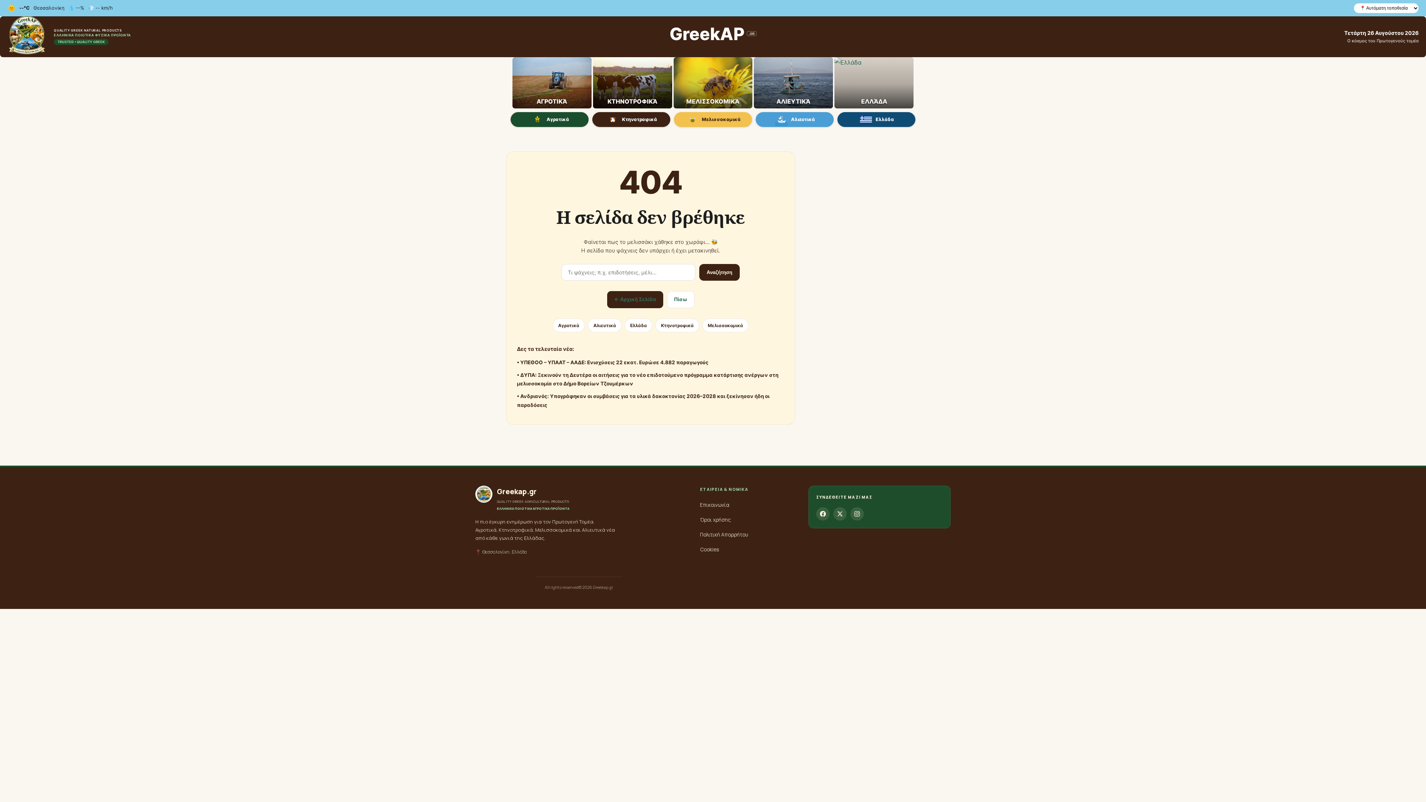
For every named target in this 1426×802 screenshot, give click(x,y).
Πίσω (680, 299)
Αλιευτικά (803, 119)
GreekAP (712, 33)
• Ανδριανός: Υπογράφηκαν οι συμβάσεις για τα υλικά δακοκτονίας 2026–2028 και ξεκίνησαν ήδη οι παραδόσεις (643, 400)
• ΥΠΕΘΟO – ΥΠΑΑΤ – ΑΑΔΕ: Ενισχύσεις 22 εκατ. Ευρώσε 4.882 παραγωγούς (613, 362)
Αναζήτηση (719, 272)
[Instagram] (857, 514)
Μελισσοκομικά (721, 119)
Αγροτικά (558, 119)
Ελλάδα (885, 119)
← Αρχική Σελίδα (635, 299)
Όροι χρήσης (715, 519)
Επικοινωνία (714, 505)
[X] (840, 514)
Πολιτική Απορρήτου (724, 534)
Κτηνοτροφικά (639, 119)
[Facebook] (823, 514)
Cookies (709, 549)
